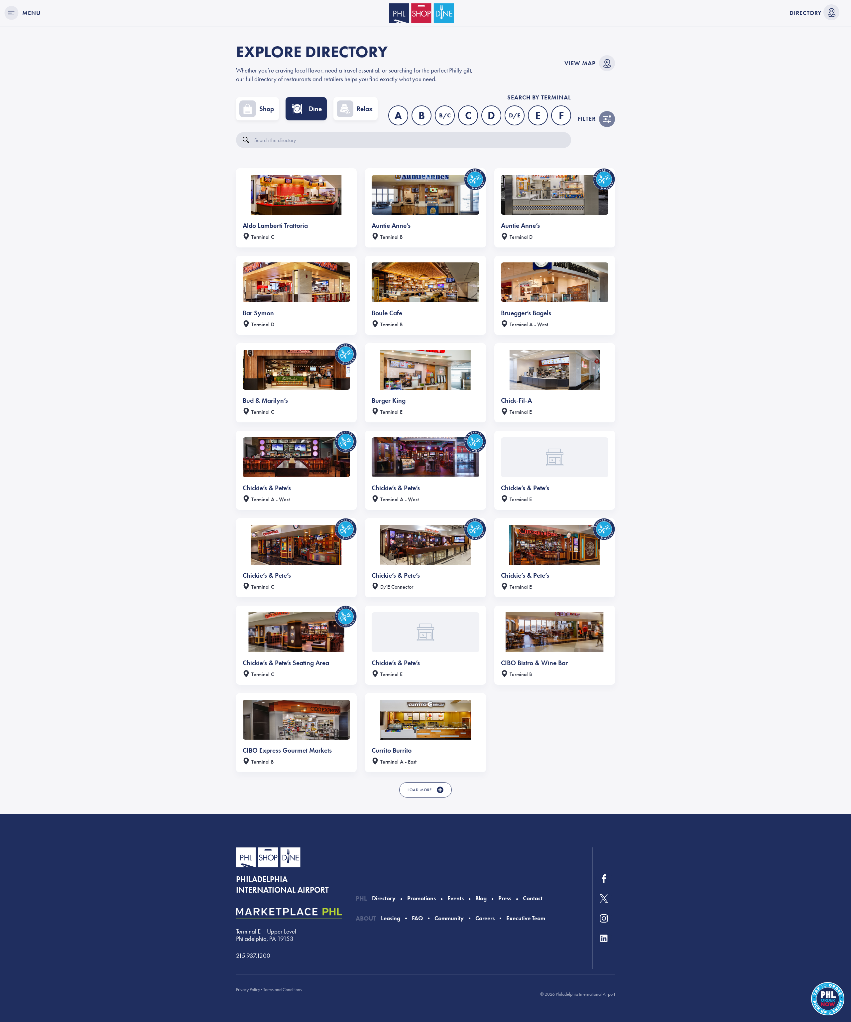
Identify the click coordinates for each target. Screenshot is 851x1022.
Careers (485, 918)
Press (504, 898)
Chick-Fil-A (516, 400)
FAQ (417, 918)
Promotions (421, 898)
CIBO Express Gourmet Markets (287, 750)
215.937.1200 (253, 955)
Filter (587, 118)
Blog (481, 898)
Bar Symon (258, 313)
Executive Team (525, 918)
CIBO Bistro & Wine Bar (534, 663)
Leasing (390, 918)
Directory (806, 13)
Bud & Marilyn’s (265, 400)
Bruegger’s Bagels (526, 313)
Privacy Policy (248, 989)
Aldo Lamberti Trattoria (275, 225)
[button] (425, 790)
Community (449, 918)
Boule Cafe (387, 313)
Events (455, 898)
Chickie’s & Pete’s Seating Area (286, 663)
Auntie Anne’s (391, 225)
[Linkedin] (603, 938)
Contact (533, 898)
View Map (580, 63)
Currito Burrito (392, 750)
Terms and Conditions (282, 989)
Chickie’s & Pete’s (267, 488)
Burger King (389, 400)
